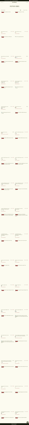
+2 (18, 362)
